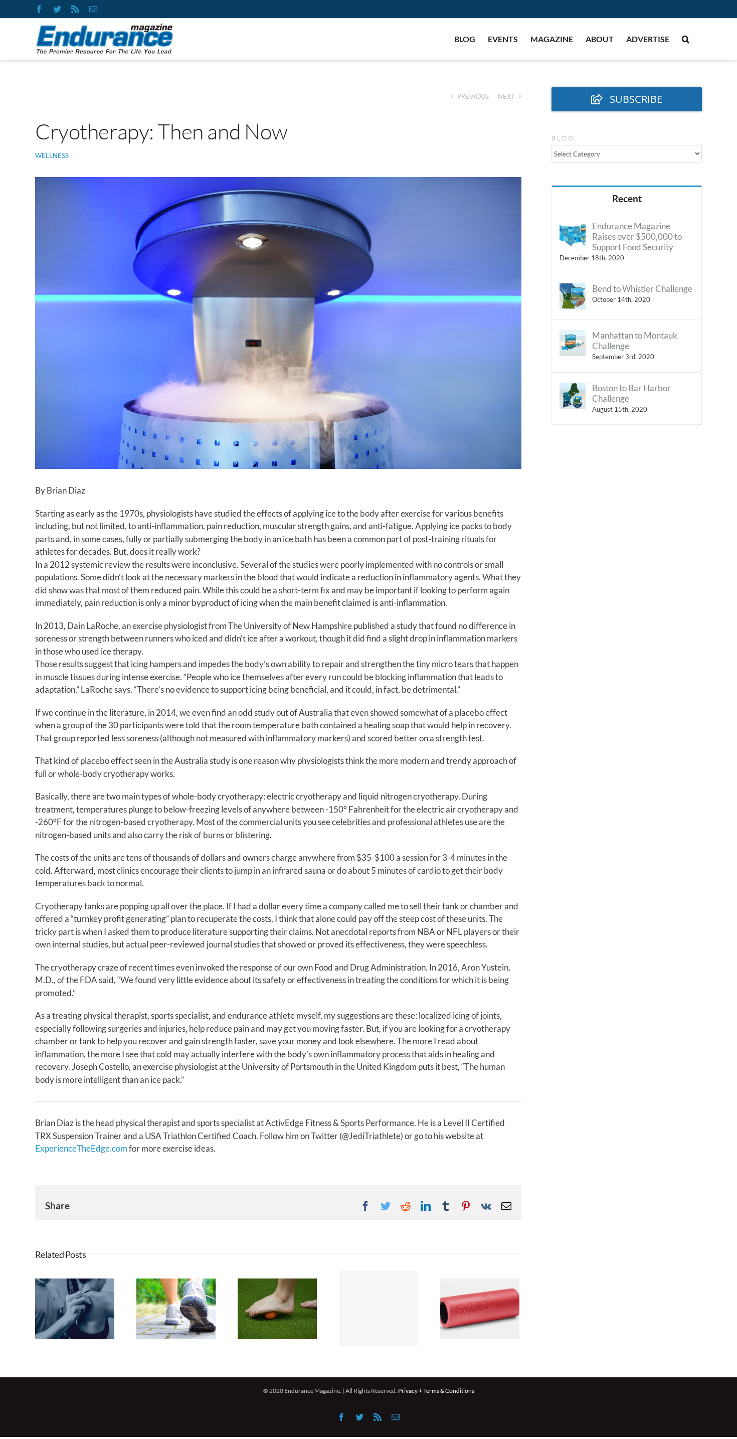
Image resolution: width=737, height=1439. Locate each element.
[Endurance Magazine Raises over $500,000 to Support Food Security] (573, 227)
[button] (685, 39)
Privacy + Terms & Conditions (436, 1390)
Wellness (52, 155)
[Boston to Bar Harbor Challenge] (573, 389)
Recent (627, 198)
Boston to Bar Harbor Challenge (631, 393)
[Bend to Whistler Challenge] (573, 289)
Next (506, 96)
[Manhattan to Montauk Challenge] (573, 336)
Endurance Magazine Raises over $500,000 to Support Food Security (637, 236)
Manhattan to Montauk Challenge (634, 340)
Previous (473, 96)
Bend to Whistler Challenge (642, 288)
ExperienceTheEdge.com (81, 1148)
